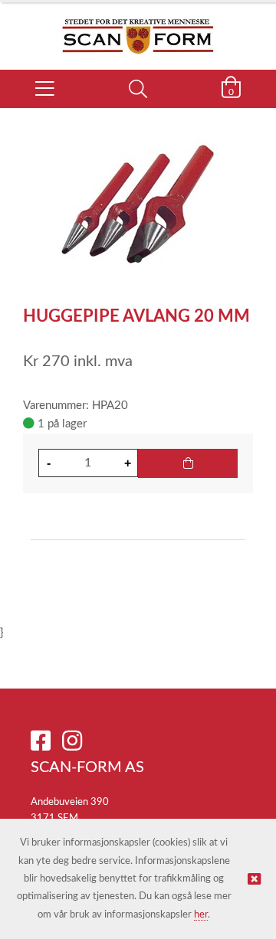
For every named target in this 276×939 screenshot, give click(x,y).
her (201, 915)
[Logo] (138, 28)
